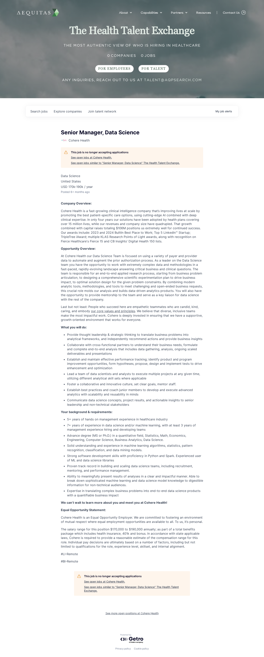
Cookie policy (141, 648)
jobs (39, 111)
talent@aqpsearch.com (173, 80)
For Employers (114, 69)
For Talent (153, 69)
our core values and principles (113, 311)
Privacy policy (123, 648)
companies (68, 111)
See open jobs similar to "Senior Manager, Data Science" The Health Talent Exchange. (125, 162)
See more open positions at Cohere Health (132, 613)
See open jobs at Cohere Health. (91, 157)
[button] (125, 12)
